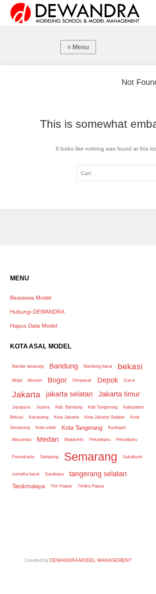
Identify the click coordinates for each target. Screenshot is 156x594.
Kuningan (117, 427)
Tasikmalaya (28, 486)
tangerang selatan (98, 473)
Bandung (63, 366)
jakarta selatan (69, 394)
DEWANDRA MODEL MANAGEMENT (91, 560)
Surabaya (54, 473)
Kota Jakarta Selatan (104, 417)
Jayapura (21, 407)
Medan (48, 439)
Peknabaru (126, 439)
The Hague (61, 485)
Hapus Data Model (33, 325)
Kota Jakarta (66, 417)
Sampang (49, 456)
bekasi (130, 366)
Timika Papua (91, 485)
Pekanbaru (99, 439)
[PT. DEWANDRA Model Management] (78, 13)
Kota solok (46, 427)
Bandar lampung (28, 366)
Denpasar (82, 380)
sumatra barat (25, 473)
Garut (129, 380)
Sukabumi (132, 456)
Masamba (21, 439)
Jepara (43, 407)
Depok (107, 380)
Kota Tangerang (82, 427)
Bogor (57, 380)
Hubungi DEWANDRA (37, 311)
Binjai (17, 380)
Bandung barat (98, 366)
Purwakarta (23, 456)
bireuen (35, 380)
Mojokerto (74, 439)
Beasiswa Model (30, 297)
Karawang (38, 417)
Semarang (90, 456)
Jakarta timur (119, 394)
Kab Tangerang (103, 407)
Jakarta (26, 394)
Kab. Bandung (68, 407)
